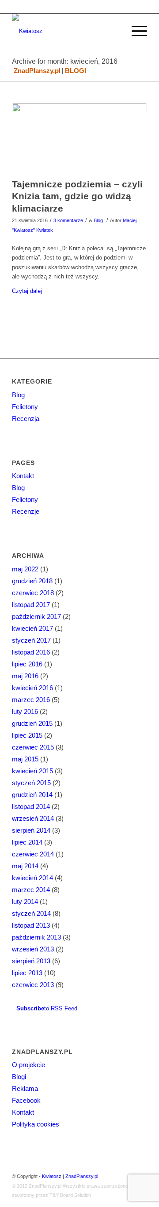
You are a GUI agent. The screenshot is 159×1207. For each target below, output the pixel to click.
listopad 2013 (31, 925)
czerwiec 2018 (33, 592)
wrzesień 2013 (33, 949)
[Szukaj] (114, 31)
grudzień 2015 (32, 723)
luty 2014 (25, 901)
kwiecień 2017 (32, 628)
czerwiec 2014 (33, 854)
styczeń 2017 (31, 640)
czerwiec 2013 (33, 984)
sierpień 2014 (31, 830)
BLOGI (75, 70)
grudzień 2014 (32, 794)
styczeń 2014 (31, 913)
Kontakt (23, 475)
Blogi (19, 1076)
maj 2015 (25, 759)
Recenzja (25, 418)
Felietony (25, 406)
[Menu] (135, 31)
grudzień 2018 (32, 581)
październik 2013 (36, 937)
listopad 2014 (31, 806)
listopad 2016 (31, 652)
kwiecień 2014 (32, 877)
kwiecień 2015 (32, 771)
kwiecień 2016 (32, 687)
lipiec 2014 (27, 842)
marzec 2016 (31, 699)
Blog (98, 220)
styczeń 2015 (31, 782)
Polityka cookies (35, 1124)
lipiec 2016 (27, 664)
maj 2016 (25, 676)
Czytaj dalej (27, 291)
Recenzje (25, 511)
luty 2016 (25, 711)
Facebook (26, 1100)
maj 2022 (25, 569)
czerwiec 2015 (33, 747)
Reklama (25, 1088)
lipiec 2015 (27, 735)
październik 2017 (36, 616)
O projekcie (28, 1064)
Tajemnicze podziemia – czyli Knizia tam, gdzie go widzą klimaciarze (77, 196)
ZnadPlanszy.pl (37, 70)
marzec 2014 (31, 889)
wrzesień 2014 (33, 818)
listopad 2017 (31, 604)
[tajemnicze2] (79, 138)
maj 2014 (25, 866)
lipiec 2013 (27, 973)
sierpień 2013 (31, 961)
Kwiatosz (51, 1176)
